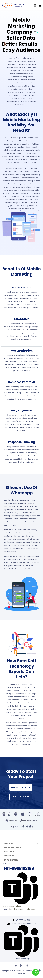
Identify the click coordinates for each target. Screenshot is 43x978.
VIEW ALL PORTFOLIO (20, 796)
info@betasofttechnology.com (22, 909)
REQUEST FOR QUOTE (20, 787)
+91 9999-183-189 (23, 920)
